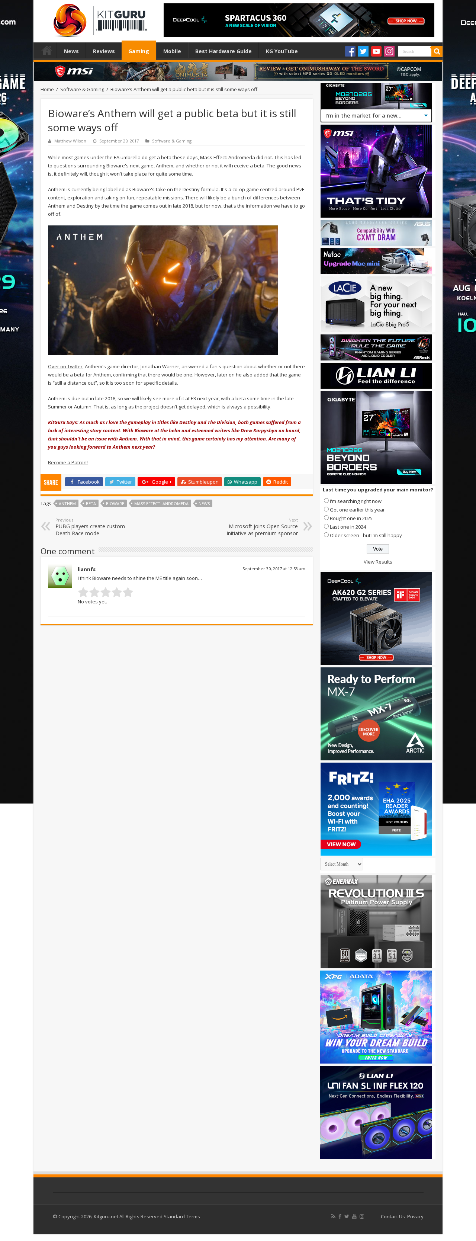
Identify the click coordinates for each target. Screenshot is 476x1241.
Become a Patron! (68, 462)
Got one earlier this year (357, 509)
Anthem (67, 503)
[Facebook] (350, 51)
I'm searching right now (356, 501)
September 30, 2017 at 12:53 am (273, 568)
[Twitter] (363, 51)
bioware (115, 503)
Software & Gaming (82, 89)
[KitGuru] (98, 18)
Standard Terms (182, 1216)
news (204, 503)
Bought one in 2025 (351, 518)
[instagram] (362, 1216)
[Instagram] (389, 51)
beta (91, 503)
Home (47, 50)
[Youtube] (376, 51)
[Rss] (333, 1216)
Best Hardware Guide (223, 51)
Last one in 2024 (348, 526)
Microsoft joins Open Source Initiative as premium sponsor (262, 527)
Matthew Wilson (70, 141)
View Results (378, 561)
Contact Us (393, 1216)
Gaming (138, 51)
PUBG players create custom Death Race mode (90, 527)
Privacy (415, 1216)
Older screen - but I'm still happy (366, 535)
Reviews (104, 51)
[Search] (437, 51)
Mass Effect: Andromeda (161, 503)
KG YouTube (282, 51)
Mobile (172, 51)
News (71, 51)
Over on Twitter (65, 366)
